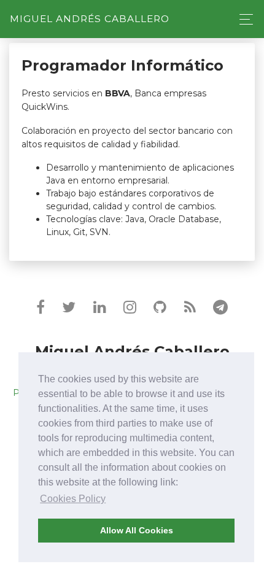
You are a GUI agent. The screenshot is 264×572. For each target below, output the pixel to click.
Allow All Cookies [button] (136, 530)
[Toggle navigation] (242, 19)
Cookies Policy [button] (73, 498)
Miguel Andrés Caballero (89, 19)
